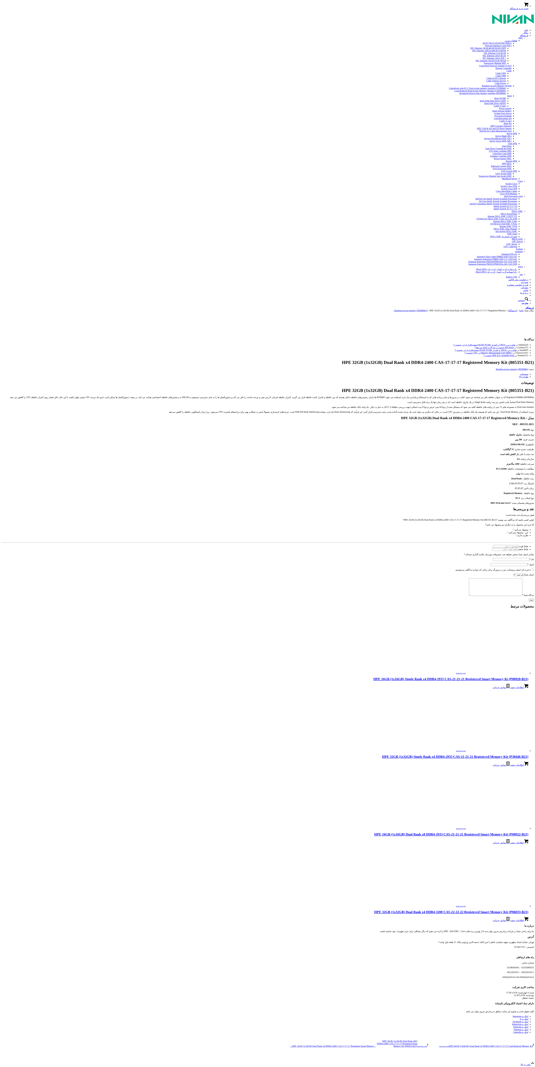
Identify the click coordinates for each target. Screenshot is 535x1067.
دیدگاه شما (528, 595)
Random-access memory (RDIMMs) (512, 369)
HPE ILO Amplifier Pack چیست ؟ (499, 355)
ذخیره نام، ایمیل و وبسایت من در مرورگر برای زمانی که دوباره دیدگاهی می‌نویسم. (493, 570)
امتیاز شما (529, 574)
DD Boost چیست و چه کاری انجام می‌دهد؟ (494, 347)
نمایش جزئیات (499, 687)
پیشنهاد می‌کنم (521, 530)
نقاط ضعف (523, 549)
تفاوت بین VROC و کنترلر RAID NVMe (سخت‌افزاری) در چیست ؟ (484, 345)
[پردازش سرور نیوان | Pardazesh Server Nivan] (513, 25)
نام (532, 559)
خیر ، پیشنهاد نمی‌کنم (518, 532)
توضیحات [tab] (524, 374)
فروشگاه (530, 308)
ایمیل (530, 564)
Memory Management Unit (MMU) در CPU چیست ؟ (488, 353)
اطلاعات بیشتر (517, 687)
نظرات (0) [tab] (523, 377)
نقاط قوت (523, 546)
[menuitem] (264, 30)
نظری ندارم (523, 535)
